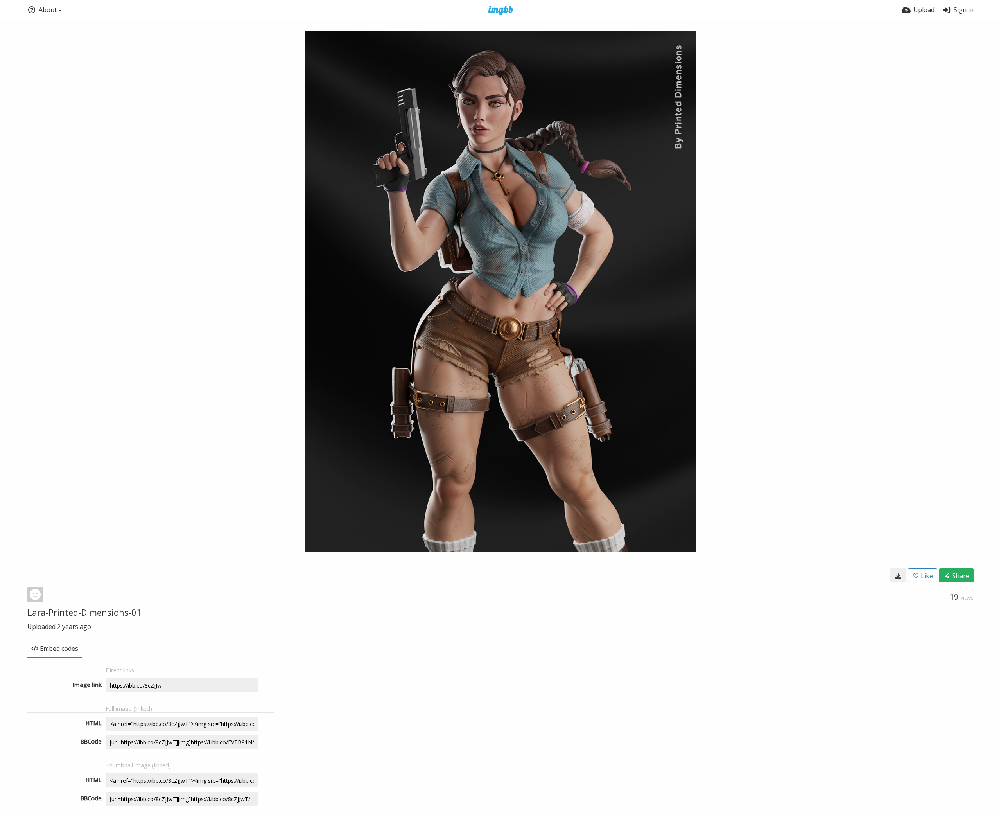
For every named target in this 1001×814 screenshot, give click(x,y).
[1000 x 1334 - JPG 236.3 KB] (898, 575)
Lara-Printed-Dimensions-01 (84, 612)
